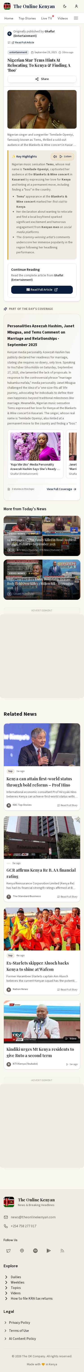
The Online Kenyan (34, 6)
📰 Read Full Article (20, 42)
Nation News (20, 989)
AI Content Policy (22, 1338)
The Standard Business (27, 896)
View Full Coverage (59, 489)
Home (8, 18)
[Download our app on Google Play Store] (49, 1251)
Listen (67, 156)
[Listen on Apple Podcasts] (22, 1251)
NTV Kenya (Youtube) (25, 1064)
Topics (16, 1287)
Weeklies (17, 1282)
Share (45, 79)
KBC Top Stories (22, 805)
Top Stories (27, 18)
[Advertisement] (42, 656)
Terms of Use (19, 1330)
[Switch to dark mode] (65, 6)
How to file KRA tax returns (32, 1298)
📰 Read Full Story (67, 805)
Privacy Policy (19, 1322)
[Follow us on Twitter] (8, 1251)
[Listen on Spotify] (35, 1251)
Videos (63, 18)
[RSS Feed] (62, 1251)
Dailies (16, 1277)
